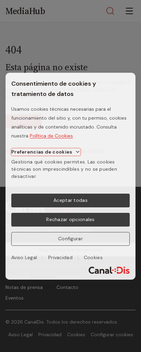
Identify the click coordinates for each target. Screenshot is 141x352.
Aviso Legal (24, 257)
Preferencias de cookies (41, 152)
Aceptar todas (70, 200)
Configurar (70, 238)
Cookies (93, 257)
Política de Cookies (51, 136)
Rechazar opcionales (70, 219)
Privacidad (60, 257)
